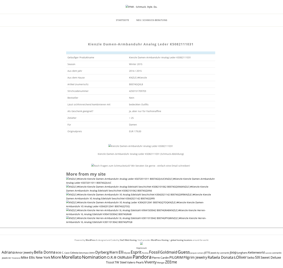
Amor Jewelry (24, 252)
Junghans (242, 252)
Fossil (154, 252)
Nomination (94, 257)
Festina (145, 253)
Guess (184, 252)
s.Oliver (240, 257)
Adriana (8, 252)
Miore (56, 257)
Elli (121, 252)
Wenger (161, 262)
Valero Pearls (135, 262)
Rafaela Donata (220, 257)
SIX (257, 257)
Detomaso (84, 252)
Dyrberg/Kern (106, 252)
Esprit (136, 252)
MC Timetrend (14, 258)
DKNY (92, 252)
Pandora (142, 257)
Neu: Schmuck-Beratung (151, 20)
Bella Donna (44, 252)
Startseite (122, 20)
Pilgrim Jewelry (195, 257)
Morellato (71, 257)
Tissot (110, 262)
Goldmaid (168, 252)
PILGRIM (176, 257)
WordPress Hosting (160, 240)
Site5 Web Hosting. (128, 240)
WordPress (91, 240)
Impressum (141, 248)
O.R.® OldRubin (119, 257)
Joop (233, 252)
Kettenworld (256, 252)
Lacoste (268, 253)
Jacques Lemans (197, 253)
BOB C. (60, 252)
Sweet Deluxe (271, 257)
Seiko (251, 257)
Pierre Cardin (160, 257)
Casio (67, 252)
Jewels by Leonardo (220, 252)
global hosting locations (181, 240)
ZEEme (171, 262)
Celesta (74, 252)
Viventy (150, 262)
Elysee (127, 252)
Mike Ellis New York (35, 257)
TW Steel (121, 262)
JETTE (207, 252)
